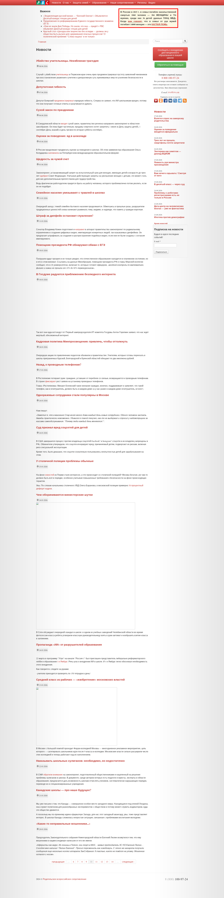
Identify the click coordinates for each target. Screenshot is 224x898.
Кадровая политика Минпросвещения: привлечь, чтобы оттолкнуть (82, 341)
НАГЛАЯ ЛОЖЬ (159, 24)
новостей (49, 474)
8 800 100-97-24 (170, 78)
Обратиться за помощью (170, 64)
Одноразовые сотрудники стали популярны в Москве (72, 395)
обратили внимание (53, 774)
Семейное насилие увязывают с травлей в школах (70, 192)
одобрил (44, 175)
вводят (64, 123)
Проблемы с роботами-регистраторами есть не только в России (166, 195)
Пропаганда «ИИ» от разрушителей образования (69, 644)
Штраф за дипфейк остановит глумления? (64, 216)
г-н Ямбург (62, 661)
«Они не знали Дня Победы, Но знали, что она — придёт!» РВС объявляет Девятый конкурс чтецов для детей (73, 27)
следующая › (128, 861)
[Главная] (43, 2)
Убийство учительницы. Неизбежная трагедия (67, 61)
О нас (66, 2)
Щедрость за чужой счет (52, 159)
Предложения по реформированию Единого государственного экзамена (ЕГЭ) (78, 22)
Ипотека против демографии (169, 217)
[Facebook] (165, 100)
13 (107, 861)
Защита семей (81, 2)
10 (91, 861)
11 (96, 861)
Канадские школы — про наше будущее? (63, 790)
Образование (99, 2)
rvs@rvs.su (173, 92)
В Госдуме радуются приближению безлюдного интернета (76, 274)
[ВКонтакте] (170, 100)
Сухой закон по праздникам (55, 110)
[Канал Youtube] (156, 100)
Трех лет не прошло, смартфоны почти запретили (169, 141)
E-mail (157, 241)
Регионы (142, 2)
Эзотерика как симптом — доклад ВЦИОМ (167, 152)
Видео (151, 2)
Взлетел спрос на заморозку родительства (169, 119)
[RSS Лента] (185, 100)
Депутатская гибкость (51, 87)
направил (80, 229)
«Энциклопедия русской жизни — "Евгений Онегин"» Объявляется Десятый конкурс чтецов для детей (75, 17)
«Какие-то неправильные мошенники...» (63, 824)
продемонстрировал (64, 100)
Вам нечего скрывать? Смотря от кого (170, 174)
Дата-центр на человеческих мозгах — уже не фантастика (169, 207)
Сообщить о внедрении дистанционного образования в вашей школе (170, 53)
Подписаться (161, 251)
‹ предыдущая (57, 861)
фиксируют (50, 381)
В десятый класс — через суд (169, 184)
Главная (42, 41)
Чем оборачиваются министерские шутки (64, 495)
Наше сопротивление (122, 2)
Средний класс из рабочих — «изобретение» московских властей (80, 679)
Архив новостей (160, 223)
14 (112, 861)
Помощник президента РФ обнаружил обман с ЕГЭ (70, 245)
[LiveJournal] (175, 100)
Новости (56, 2)
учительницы (62, 74)
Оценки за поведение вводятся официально (166, 130)
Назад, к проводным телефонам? (58, 364)
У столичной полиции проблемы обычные (65, 461)
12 (102, 861)
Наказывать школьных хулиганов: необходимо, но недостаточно (80, 761)
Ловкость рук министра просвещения (166, 163)
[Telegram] (180, 100)
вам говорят (135, 21)
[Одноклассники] (161, 100)
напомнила (53, 152)
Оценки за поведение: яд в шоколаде (61, 136)
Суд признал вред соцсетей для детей (62, 427)
